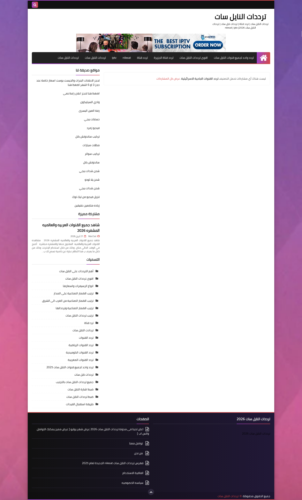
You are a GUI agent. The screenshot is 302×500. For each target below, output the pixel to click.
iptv (114, 57)
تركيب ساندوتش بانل (87, 136)
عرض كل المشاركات (168, 78)
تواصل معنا (136, 443)
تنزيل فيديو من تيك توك (86, 197)
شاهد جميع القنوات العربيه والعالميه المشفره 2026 (71, 227)
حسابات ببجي (92, 119)
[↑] (151, 492)
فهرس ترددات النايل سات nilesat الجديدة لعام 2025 (112, 463)
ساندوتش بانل (91, 162)
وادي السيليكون (90, 102)
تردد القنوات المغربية (80, 359)
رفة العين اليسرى (89, 110)
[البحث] (35, 5)
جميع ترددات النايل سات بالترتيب (74, 382)
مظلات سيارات (91, 145)
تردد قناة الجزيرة (163, 57)
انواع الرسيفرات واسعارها (78, 286)
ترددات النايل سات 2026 (256, 433)
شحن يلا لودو (92, 179)
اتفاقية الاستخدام (132, 473)
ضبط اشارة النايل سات (80, 389)
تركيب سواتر (92, 153)
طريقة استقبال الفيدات (79, 404)
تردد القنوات (86, 337)
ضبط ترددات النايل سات (79, 396)
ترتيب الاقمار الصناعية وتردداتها (74, 308)
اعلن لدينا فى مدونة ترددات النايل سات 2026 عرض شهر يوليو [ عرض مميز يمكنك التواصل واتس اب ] (93, 431)
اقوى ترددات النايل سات (194, 57)
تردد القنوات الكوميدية (79, 352)
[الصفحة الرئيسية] (263, 57)
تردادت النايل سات (83, 330)
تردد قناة (142, 57)
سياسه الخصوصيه (132, 482)
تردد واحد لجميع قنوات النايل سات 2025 (69, 367)
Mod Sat (92, 236)
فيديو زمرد (93, 128)
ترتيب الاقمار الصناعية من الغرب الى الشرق (67, 300)
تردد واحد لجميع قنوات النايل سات (234, 57)
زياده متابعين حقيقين (87, 205)
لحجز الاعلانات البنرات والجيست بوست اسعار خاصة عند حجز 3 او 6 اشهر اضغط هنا (68, 82)
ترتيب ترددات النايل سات (79, 315)
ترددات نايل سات (83, 374)
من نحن (138, 453)
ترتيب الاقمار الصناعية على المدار (73, 293)
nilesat (127, 57)
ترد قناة (88, 323)
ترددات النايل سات (95, 57)
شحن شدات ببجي (89, 171)
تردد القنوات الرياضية (81, 345)
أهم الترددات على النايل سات (76, 271)
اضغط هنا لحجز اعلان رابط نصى (81, 93)
